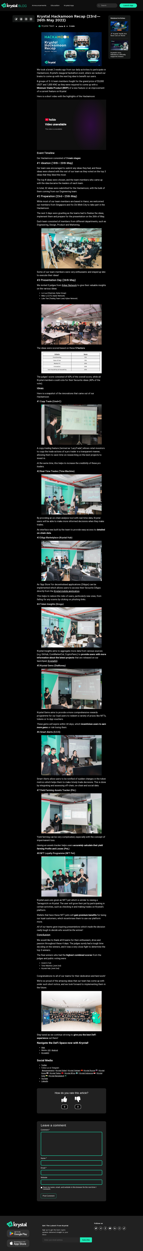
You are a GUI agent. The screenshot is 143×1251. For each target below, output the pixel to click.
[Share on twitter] (16, 19)
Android (55, 1050)
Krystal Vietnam (74, 1070)
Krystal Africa (70, 1073)
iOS (49, 1050)
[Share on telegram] (21, 19)
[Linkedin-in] (115, 1228)
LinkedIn (44, 1081)
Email (43, 1168)
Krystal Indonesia (86, 1073)
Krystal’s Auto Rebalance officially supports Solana (118, 54)
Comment (45, 1130)
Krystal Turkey (55, 1073)
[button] (128, 5)
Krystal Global (61, 1070)
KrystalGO (52, 661)
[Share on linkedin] (31, 19)
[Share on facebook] (26, 19)
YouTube (44, 1079)
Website (44, 1177)
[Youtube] (110, 1228)
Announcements (39, 5)
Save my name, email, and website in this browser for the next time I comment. (69, 1188)
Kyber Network (69, 285)
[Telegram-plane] (100, 1228)
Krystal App (69, 5)
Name (44, 1158)
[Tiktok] (124, 1228)
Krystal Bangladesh (56, 1076)
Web (43, 1048)
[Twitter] (96, 1228)
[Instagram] (119, 1228)
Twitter (44, 1065)
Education (55, 5)
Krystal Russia (89, 1070)
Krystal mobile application (66, 591)
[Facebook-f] (105, 1228)
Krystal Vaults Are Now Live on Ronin (119, 34)
